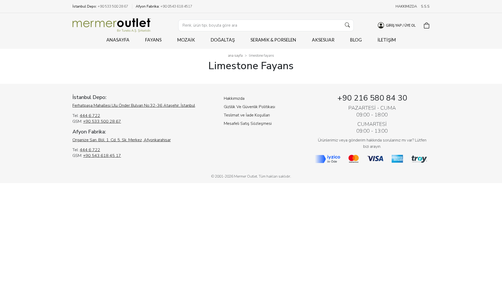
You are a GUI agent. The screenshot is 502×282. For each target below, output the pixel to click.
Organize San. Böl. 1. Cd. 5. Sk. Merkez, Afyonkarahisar (121, 140)
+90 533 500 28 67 (102, 121)
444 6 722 (90, 116)
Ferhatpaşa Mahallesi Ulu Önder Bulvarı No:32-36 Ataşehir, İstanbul (133, 105)
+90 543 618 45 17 (102, 155)
